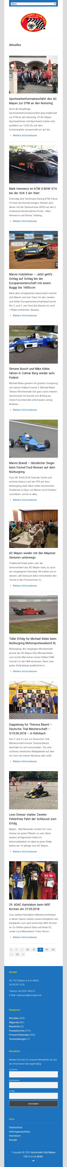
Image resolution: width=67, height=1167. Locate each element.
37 (34, 949)
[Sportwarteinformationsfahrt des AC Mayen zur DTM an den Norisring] (33, 76)
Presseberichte (17, 1030)
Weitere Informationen (24, 135)
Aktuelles (14, 1018)
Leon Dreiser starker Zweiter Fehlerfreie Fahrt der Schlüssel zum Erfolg (32, 819)
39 (47, 949)
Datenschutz (15, 1127)
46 (17, 954)
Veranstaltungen (17, 1039)
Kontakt (13, 1140)
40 (53, 949)
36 (28, 949)
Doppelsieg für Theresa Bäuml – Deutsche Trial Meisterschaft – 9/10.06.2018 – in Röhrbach (30, 729)
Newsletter (14, 1026)
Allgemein (14, 1022)
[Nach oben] (33, 1160)
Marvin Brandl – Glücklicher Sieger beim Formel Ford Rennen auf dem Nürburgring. (32, 467)
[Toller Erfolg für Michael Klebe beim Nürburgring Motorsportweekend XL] (33, 616)
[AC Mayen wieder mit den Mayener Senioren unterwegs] (33, 530)
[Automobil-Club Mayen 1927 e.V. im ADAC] (33, 23)
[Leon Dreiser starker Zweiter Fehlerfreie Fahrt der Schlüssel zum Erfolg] (33, 791)
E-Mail (12, 1091)
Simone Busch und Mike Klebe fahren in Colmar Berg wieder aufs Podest (32, 373)
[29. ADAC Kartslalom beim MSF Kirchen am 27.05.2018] (33, 881)
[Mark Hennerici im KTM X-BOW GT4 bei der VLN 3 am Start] (33, 165)
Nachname (14, 1080)
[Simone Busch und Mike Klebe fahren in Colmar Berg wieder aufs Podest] (33, 346)
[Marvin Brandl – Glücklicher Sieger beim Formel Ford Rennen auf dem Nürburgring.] (33, 440)
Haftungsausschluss (19, 1131)
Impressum (15, 1135)
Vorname (13, 1069)
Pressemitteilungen (19, 1034)
